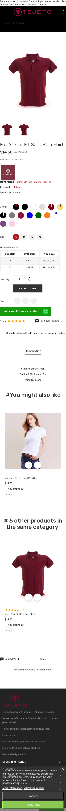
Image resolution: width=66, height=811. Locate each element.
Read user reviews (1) (48, 320)
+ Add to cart (27, 288)
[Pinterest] (33, 301)
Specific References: (10, 192)
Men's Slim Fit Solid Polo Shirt (20, 614)
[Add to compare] (37, 465)
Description (33, 351)
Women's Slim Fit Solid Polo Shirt (21, 478)
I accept (33, 796)
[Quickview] (28, 465)
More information (12, 787)
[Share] (17, 301)
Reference (7, 182)
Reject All (33, 804)
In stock (5, 187)
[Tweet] (25, 301)
